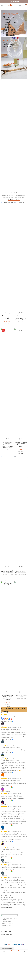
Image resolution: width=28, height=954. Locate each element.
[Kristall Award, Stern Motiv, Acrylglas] (20, 637)
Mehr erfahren (8, 907)
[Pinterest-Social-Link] (14, 1)
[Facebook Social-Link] (10, 1)
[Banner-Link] (14, 23)
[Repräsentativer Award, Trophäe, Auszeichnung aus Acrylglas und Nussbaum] (7, 512)
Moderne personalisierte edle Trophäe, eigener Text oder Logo (7, 317)
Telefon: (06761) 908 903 (8, 923)
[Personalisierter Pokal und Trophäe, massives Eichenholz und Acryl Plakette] (20, 384)
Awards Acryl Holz (9, 320)
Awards (3, 320)
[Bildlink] (9, 915)
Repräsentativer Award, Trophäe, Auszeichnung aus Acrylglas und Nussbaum (7, 571)
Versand (8, 325)
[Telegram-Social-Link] (18, 1)
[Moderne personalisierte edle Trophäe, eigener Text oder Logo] (7, 258)
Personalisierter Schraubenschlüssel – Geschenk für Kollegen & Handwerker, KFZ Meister (21, 317)
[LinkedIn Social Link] (16, 1)
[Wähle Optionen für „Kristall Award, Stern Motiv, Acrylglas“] (19, 692)
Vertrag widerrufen (6, 948)
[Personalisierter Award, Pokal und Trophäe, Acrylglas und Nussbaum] (20, 512)
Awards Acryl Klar (9, 700)
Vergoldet (22, 321)
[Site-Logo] (15, 5)
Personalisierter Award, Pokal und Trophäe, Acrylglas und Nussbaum (20, 571)
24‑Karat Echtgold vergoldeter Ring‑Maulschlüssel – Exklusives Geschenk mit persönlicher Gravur (7, 445)
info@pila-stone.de (6, 925)
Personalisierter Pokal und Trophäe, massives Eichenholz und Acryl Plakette (21, 444)
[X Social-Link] (12, 1)
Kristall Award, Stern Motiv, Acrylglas (20, 696)
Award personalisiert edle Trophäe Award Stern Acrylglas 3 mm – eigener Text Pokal (7, 697)
